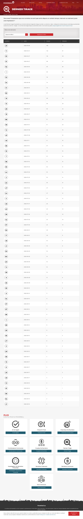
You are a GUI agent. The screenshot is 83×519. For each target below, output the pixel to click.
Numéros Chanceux (41, 469)
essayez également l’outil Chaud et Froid (62, 25)
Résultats (31, 2)
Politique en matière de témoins (47, 514)
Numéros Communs (67, 469)
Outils (40, 2)
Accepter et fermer (74, 513)
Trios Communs (41, 487)
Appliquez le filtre (41, 34)
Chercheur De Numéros (67, 432)
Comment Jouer (50, 2)
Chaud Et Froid (41, 432)
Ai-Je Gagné (16, 432)
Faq (73, 2)
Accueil (23, 2)
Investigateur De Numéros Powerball (15, 471)
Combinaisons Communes (15, 451)
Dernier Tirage (67, 451)
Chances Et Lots (63, 2)
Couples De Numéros (41, 451)
